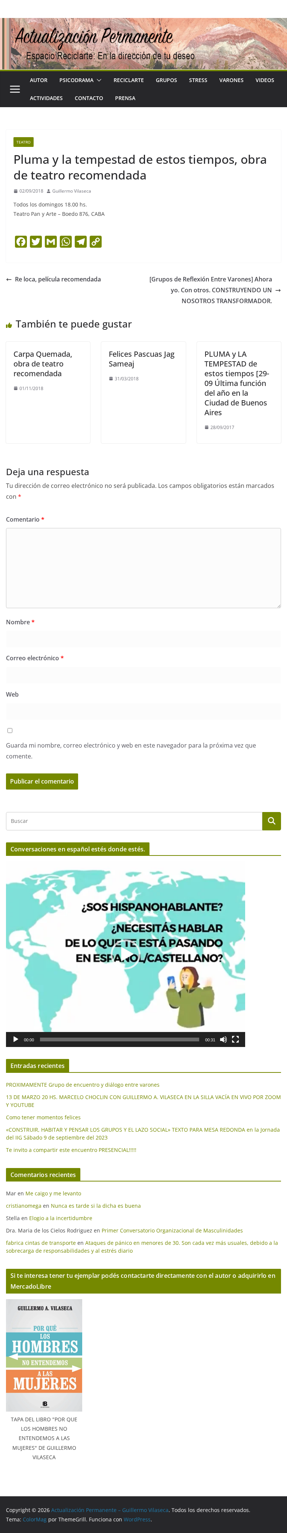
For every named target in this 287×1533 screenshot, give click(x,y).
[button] (97, 80)
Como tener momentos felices (43, 1117)
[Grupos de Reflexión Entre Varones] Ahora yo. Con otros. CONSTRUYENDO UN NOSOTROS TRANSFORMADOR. (210, 290)
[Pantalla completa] (235, 1039)
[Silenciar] (223, 1039)
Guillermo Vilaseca (71, 191)
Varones (231, 80)
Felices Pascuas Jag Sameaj (142, 359)
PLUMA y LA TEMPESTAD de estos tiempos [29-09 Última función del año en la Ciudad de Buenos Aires (236, 383)
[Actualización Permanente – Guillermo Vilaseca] (143, 23)
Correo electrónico (35, 658)
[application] (125, 954)
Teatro (23, 142)
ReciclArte (129, 80)
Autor (38, 80)
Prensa (125, 98)
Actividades (46, 98)
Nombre (20, 622)
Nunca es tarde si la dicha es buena (96, 1205)
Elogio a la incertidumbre (60, 1218)
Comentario (25, 519)
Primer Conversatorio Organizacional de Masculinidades (172, 1230)
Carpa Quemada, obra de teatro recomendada (42, 363)
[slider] (119, 1039)
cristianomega (23, 1205)
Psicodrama (76, 80)
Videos (265, 80)
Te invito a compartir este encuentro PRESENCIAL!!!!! (71, 1149)
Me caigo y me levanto (53, 1193)
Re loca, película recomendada (58, 279)
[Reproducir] (15, 1039)
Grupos (166, 80)
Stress (198, 80)
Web (12, 694)
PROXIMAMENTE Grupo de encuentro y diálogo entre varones (83, 1084)
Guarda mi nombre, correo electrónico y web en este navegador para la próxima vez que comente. (131, 750)
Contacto (89, 98)
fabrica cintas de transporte (41, 1242)
